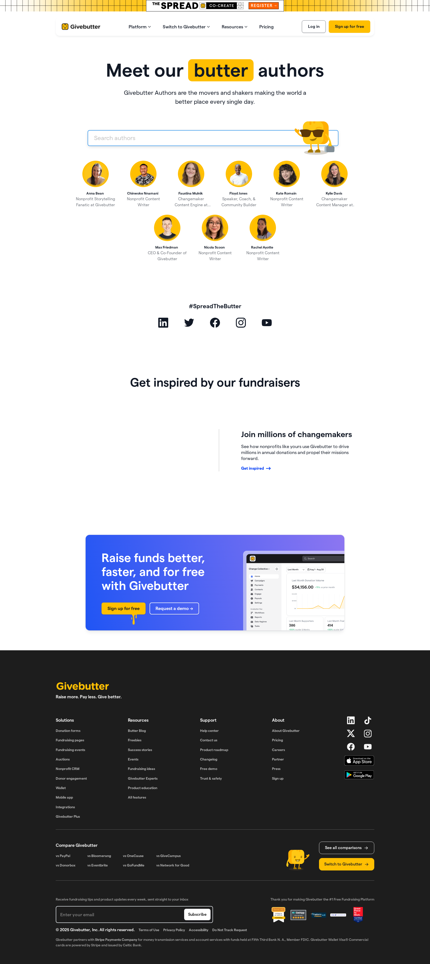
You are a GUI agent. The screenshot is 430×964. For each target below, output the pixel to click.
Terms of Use (149, 930)
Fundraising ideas (141, 769)
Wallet (61, 788)
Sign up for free (349, 26)
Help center (209, 731)
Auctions (63, 759)
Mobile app (64, 797)
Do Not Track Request (229, 930)
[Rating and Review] (358, 915)
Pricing (277, 740)
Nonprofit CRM (67, 769)
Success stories (140, 750)
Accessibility (198, 930)
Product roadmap (214, 750)
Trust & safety (211, 778)
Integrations (65, 807)
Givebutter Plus (68, 816)
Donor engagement (71, 778)
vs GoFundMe (133, 865)
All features (137, 797)
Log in (314, 26)
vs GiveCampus (168, 856)
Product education (142, 788)
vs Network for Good (172, 865)
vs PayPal (63, 856)
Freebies (134, 740)
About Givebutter (286, 731)
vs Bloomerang (99, 856)
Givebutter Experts (143, 778)
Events (133, 759)
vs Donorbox (65, 865)
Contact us (208, 740)
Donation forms (68, 731)
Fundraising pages (70, 740)
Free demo (208, 769)
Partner (278, 759)
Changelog (208, 759)
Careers (278, 750)
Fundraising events (70, 750)
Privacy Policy (174, 930)
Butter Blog (137, 731)
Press (276, 769)
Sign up (277, 778)
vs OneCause (133, 856)
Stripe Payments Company (116, 940)
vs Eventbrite (97, 865)
